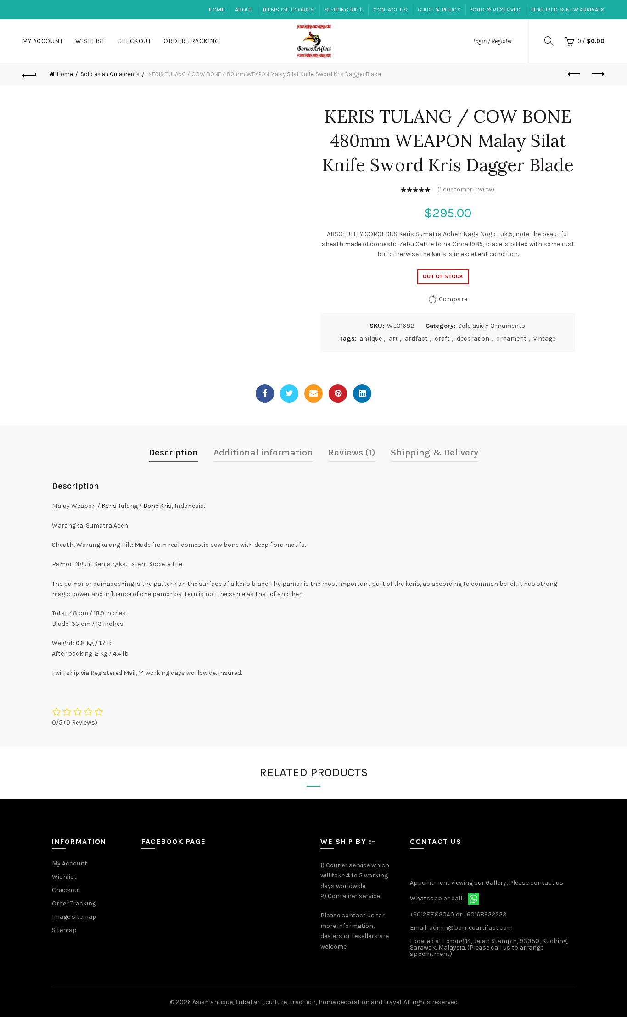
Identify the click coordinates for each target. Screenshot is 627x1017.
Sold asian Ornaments (110, 74)
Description (173, 452)
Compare (453, 299)
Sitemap (64, 930)
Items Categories (288, 9)
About (244, 9)
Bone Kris (157, 506)
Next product (597, 74)
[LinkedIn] (362, 393)
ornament (511, 339)
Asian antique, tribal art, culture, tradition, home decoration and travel (296, 1002)
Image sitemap (74, 917)
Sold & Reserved (495, 9)
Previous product (574, 74)
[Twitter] (289, 393)
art (393, 339)
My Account (42, 41)
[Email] (313, 393)
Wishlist (90, 41)
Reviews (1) (351, 452)
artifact (416, 339)
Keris (109, 506)
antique (370, 339)
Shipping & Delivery (434, 452)
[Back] (29, 74)
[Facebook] (265, 393)
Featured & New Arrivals (568, 9)
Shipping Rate (344, 9)
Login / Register (492, 41)
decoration (473, 339)
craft (442, 339)
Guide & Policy (439, 9)
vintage (544, 339)
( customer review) (465, 189)
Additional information (263, 452)
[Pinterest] (338, 393)
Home (217, 9)
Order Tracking (191, 41)
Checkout (134, 41)
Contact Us (390, 9)
